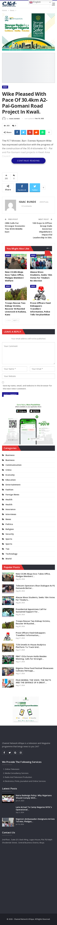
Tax (7, 549)
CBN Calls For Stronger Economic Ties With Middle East (15, 227)
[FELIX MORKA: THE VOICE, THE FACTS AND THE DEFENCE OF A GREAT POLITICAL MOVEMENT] (8, 683)
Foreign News (12, 494)
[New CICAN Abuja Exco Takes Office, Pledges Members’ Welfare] (16, 261)
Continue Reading (28, 160)
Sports (9, 539)
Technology (11, 553)
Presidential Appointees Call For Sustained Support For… (31, 610)
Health (9, 499)
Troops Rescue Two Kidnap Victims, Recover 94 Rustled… (33, 622)
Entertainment (13, 484)
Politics (9, 524)
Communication (13, 465)
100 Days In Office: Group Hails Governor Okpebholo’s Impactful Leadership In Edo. (42, 230)
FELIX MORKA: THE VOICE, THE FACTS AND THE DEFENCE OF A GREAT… (33, 681)
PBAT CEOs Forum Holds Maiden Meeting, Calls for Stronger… (31, 657)
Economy (10, 475)
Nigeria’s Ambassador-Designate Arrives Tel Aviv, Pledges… (35, 820)
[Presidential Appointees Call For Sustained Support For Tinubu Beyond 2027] (8, 612)
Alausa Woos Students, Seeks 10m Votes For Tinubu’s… (35, 598)
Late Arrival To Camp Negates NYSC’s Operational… (34, 808)
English (37, 2)
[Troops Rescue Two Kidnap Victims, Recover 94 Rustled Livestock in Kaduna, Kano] (16, 292)
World (8, 558)
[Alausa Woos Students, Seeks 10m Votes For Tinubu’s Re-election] (41, 261)
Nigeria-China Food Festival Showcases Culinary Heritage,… (34, 669)
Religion (10, 529)
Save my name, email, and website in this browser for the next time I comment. (27, 387)
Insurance (10, 509)
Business (10, 455)
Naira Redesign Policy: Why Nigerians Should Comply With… (34, 796)
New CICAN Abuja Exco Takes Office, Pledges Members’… (33, 575)
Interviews (11, 514)
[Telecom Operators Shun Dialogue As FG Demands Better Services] (8, 588)
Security (10, 534)
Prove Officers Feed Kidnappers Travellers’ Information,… (30, 634)
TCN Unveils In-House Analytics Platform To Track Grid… (31, 645)
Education (11, 479)
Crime (8, 470)
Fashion (9, 489)
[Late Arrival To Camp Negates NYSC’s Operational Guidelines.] (8, 810)
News (5, 87)
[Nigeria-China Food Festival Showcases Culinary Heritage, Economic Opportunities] (8, 671)
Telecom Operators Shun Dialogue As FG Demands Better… (35, 586)
